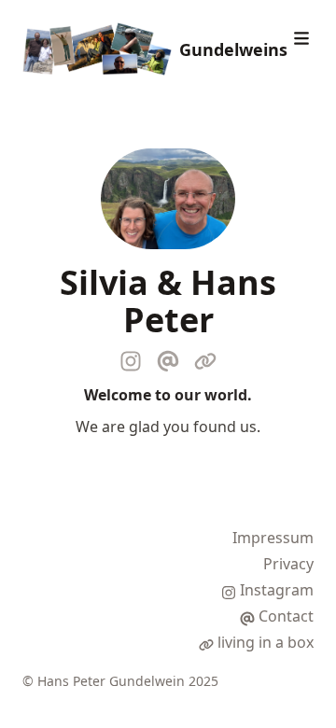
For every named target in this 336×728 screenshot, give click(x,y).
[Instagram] (130, 357)
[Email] (168, 357)
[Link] (205, 357)
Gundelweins (233, 49)
